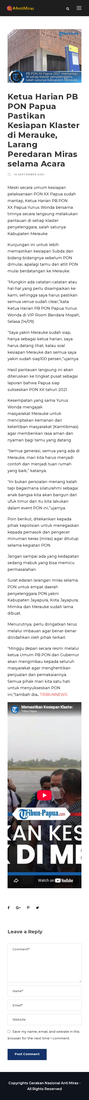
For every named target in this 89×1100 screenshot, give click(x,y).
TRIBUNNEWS (53, 694)
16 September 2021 (29, 174)
